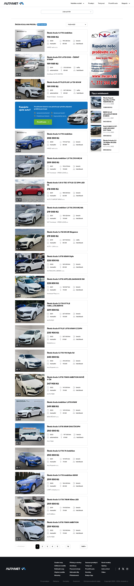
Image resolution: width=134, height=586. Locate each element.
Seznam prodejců (91, 562)
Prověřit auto (113, 3)
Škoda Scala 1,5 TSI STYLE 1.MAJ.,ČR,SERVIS (58, 304)
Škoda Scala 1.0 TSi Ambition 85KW (62, 475)
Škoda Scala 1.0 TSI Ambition (59, 33)
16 (68, 546)
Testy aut (101, 3)
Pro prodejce (44, 581)
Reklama (56, 581)
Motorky (57, 575)
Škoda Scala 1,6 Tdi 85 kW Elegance (62, 232)
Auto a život (105, 569)
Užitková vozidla (60, 566)
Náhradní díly (74, 572)
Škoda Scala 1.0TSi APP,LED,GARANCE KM (65, 279)
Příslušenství (74, 575)
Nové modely (106, 562)
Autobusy (73, 566)
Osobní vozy (58, 562)
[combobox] (77, 24)
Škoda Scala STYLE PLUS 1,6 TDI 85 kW (64, 82)
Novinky (88, 572)
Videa (103, 572)
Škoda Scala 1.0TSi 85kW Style (60, 256)
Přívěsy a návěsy (75, 562)
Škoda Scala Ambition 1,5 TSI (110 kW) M (64, 158)
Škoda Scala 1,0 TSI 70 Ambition (61, 451)
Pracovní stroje (75, 569)
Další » (84, 546)
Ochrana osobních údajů (92, 581)
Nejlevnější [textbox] (71, 24)
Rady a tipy (89, 575)
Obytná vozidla (59, 572)
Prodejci (91, 3)
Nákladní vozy (59, 569)
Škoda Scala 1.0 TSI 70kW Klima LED (63, 499)
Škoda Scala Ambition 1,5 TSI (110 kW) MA (65, 208)
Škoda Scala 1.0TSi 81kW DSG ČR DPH (63, 426)
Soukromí (76, 581)
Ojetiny (104, 566)
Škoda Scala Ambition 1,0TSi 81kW (62, 402)
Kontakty (66, 581)
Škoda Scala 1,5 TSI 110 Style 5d (60, 353)
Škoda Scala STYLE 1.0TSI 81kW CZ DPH (64, 328)
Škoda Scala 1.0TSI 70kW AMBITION (63, 522)
